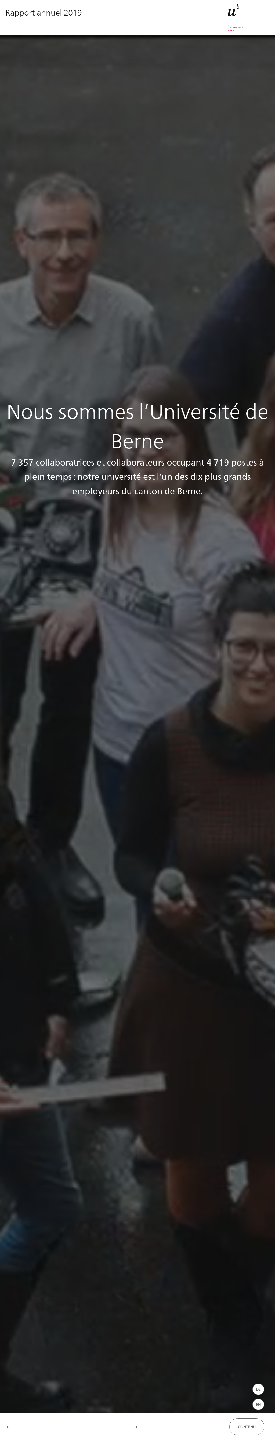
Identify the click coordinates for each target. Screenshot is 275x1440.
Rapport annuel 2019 (43, 12)
